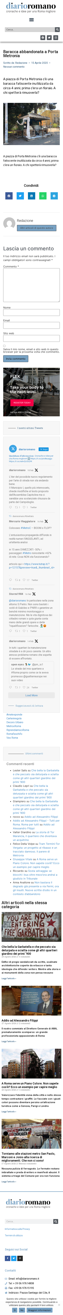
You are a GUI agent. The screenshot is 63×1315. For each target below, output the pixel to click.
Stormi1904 (16, 594)
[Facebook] (42, 37)
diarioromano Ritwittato (23, 516)
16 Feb (40, 521)
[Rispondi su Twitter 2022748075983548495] (11, 687)
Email (6, 320)
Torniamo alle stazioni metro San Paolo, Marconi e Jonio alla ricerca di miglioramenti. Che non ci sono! (28, 1157)
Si (15, 1310)
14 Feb (30, 641)
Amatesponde (14, 714)
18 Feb (30, 470)
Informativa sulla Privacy (17, 1229)
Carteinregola (13, 718)
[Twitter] (49, 37)
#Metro (27, 553)
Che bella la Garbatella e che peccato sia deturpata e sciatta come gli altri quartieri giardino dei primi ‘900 (29, 950)
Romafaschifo (14, 733)
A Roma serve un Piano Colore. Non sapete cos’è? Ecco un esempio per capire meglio (36, 863)
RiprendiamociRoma (17, 730)
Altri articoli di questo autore (36, 228)
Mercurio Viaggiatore (22, 521)
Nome (6, 307)
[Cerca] (57, 29)
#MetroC (26, 528)
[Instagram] (55, 37)
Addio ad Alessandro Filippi (41, 816)
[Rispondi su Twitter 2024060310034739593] (11, 507)
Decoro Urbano (14, 722)
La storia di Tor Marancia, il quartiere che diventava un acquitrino (35, 836)
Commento (11, 266)
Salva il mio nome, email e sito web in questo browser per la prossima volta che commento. (31, 350)
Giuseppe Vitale (22, 859)
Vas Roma (12, 737)
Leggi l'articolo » (9, 978)
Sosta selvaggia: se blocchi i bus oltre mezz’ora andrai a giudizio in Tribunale (35, 874)
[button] (31, 20)
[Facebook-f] (7, 1258)
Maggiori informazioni (39, 1310)
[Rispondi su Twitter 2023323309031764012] (11, 580)
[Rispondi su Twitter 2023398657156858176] (11, 631)
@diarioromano (17, 600)
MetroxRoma (13, 726)
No (22, 1310)
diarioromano (17, 470)
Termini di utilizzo (14, 1235)
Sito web (8, 333)
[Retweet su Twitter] (10, 516)
